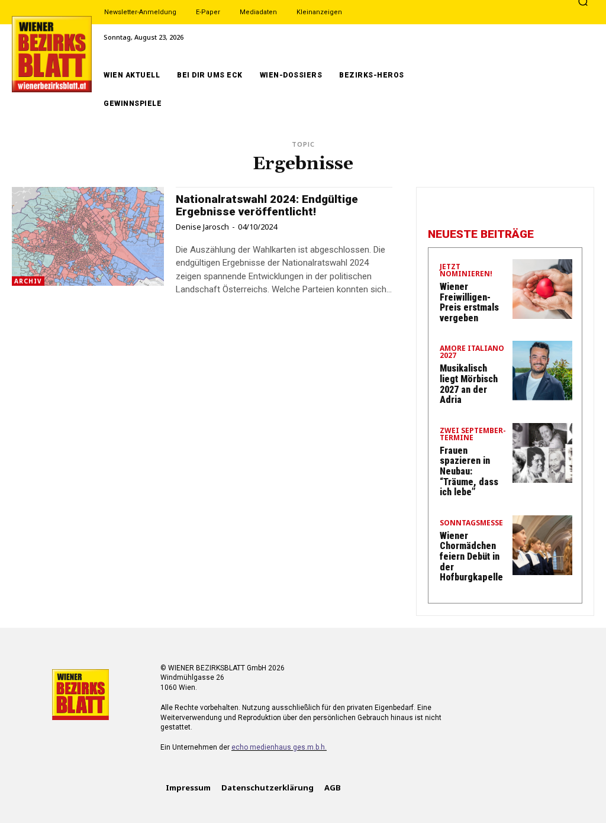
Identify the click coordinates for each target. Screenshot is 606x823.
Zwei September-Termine (473, 435)
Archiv (28, 281)
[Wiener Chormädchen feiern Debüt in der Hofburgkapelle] (542, 545)
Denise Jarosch (202, 226)
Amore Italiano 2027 (472, 352)
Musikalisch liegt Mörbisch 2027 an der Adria (469, 384)
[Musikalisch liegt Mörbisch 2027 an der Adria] (542, 371)
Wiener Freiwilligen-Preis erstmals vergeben (469, 302)
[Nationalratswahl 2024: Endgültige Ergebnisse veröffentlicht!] (88, 236)
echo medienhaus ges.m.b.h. (279, 747)
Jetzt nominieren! (466, 271)
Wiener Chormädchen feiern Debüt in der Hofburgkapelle (471, 556)
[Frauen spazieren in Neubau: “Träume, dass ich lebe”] (542, 453)
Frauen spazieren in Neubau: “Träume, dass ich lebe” (469, 471)
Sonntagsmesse (471, 523)
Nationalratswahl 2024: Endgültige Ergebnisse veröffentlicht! (267, 205)
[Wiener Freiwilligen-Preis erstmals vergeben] (542, 289)
